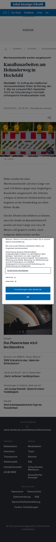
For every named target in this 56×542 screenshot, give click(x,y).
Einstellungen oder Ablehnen (28, 289)
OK (28, 297)
